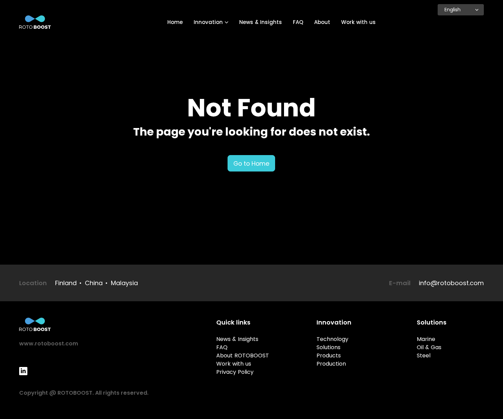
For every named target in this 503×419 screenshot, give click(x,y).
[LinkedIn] (23, 371)
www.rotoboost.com (48, 343)
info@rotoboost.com (451, 283)
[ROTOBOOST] (35, 22)
